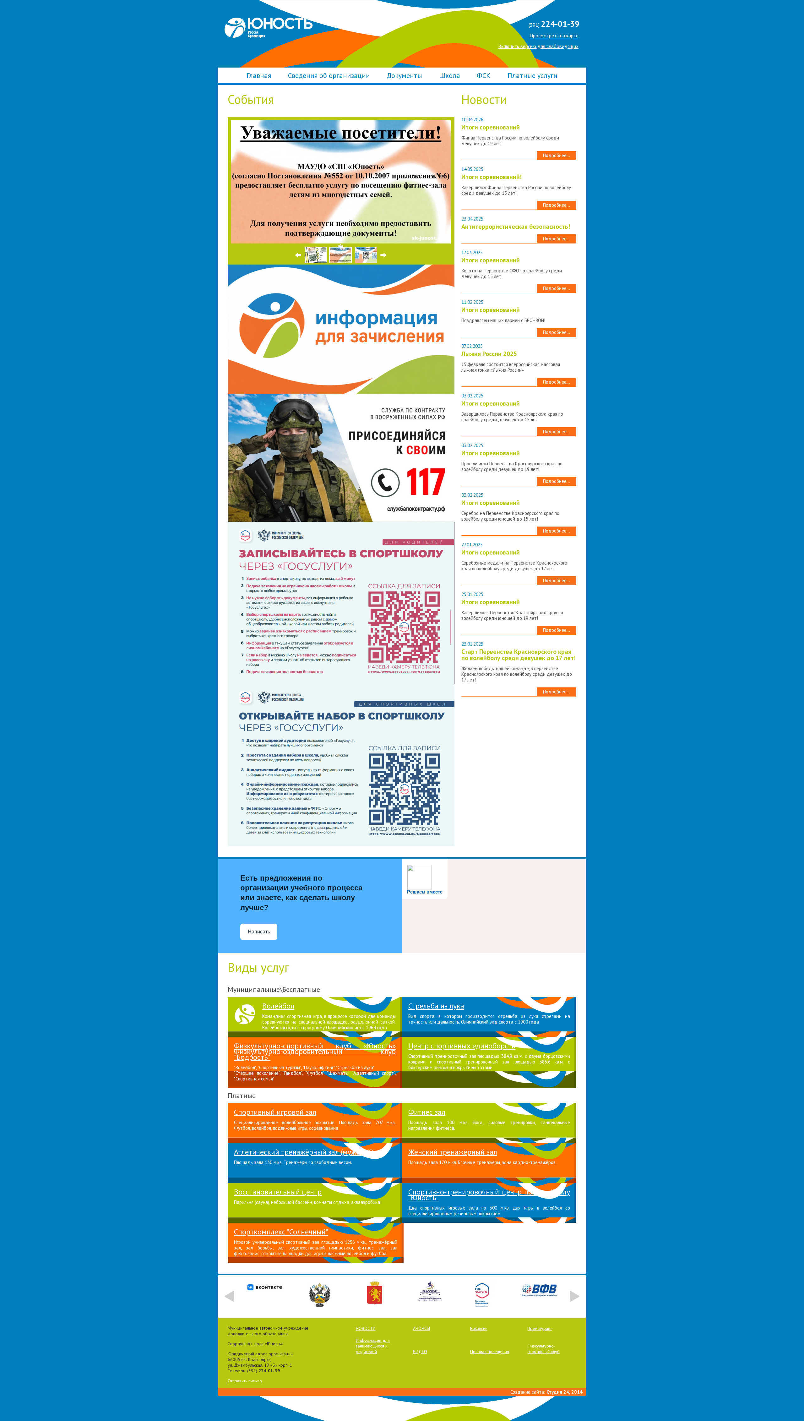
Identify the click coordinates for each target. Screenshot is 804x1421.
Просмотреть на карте (554, 35)
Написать (259, 931)
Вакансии (478, 1328)
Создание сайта (527, 1392)
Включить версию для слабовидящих (538, 46)
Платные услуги (532, 75)
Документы (404, 75)
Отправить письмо (245, 1381)
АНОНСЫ (421, 1328)
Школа (449, 75)
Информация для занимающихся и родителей (373, 1345)
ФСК (484, 75)
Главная (259, 75)
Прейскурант (539, 1328)
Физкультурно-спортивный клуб (543, 1348)
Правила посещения (489, 1351)
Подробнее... (556, 155)
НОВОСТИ (366, 1328)
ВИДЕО (420, 1351)
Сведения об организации (329, 75)
